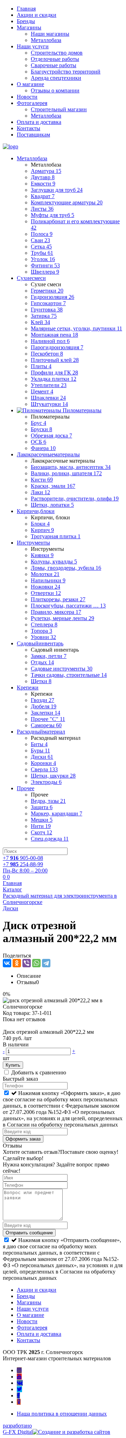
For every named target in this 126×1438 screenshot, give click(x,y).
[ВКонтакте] (7, 963)
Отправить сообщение (29, 1232)
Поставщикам (33, 135)
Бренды (26, 21)
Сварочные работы (53, 65)
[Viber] (26, 963)
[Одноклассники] (17, 963)
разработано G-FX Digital (18, 1429)
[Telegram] (46, 963)
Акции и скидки (36, 15)
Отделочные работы (55, 59)
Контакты (28, 128)
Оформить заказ (23, 1139)
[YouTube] (19, 1377)
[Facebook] (18, 1395)
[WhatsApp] (36, 963)
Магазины (29, 27)
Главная (26, 9)
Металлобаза (46, 40)
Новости (27, 97)
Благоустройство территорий (65, 72)
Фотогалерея (32, 103)
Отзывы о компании (55, 90)
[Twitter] (19, 1389)
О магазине (30, 84)
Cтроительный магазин (59, 109)
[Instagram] (19, 1370)
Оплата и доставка (39, 122)
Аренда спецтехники (56, 78)
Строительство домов (57, 53)
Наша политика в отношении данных (62, 1414)
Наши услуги (33, 46)
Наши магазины (50, 34)
